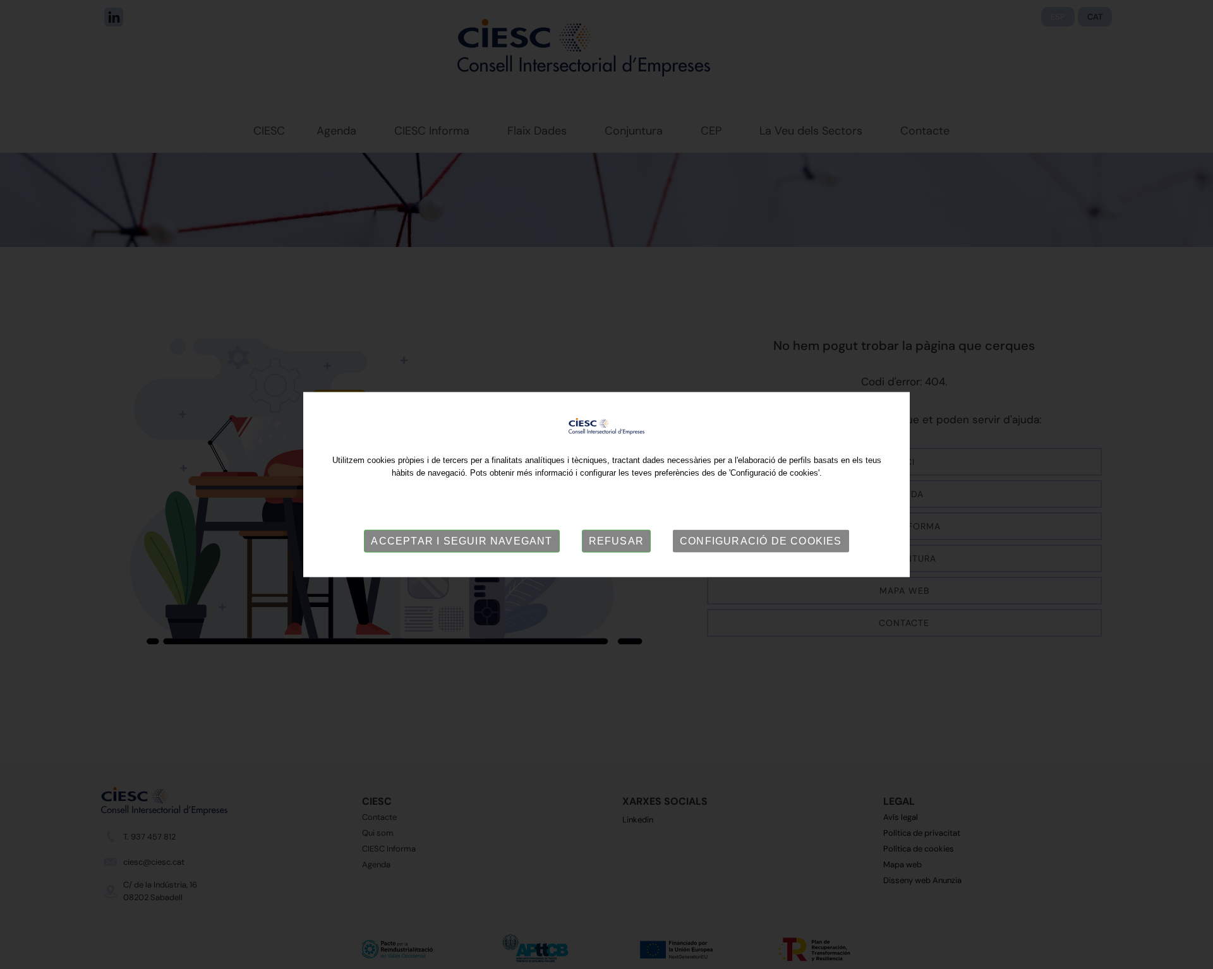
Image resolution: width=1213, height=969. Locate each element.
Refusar (616, 541)
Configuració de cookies (761, 541)
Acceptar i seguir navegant (461, 541)
